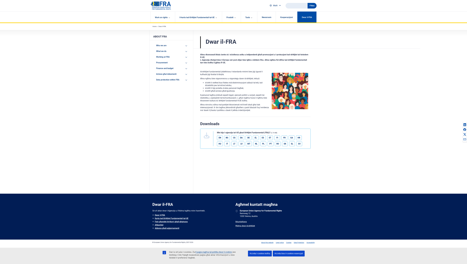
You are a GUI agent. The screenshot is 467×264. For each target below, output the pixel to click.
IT (227, 144)
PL (263, 144)
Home (155, 26)
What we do (161, 51)
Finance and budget (164, 68)
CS (234, 138)
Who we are (161, 45)
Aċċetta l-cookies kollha (260, 253)
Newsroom (266, 17)
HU (220, 144)
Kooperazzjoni (286, 17)
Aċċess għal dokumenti (166, 74)
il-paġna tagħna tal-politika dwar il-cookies (214, 252)
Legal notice (280, 242)
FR (284, 138)
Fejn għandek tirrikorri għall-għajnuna (171, 222)
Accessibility (311, 242)
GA (291, 138)
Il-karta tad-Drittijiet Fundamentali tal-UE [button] (197, 17)
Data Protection (299, 242)
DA (241, 138)
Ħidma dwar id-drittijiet (245, 226)
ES (263, 138)
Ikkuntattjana (241, 222)
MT (248, 144)
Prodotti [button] (229, 17)
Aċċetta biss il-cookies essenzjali (288, 253)
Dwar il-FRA (307, 17)
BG (227, 138)
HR (299, 138)
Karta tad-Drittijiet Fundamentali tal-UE (171, 218)
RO (277, 144)
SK (285, 144)
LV (241, 144)
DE (248, 138)
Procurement (162, 62)
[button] (465, 124)
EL (256, 138)
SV (299, 144)
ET (270, 138)
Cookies (288, 242)
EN (220, 138)
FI (277, 138)
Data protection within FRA (167, 80)
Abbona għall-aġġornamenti (167, 228)
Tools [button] (247, 17)
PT (270, 144)
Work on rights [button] (161, 17)
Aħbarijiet (159, 225)
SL (292, 144)
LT (234, 144)
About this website (267, 242)
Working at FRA (163, 57)
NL (256, 144)
